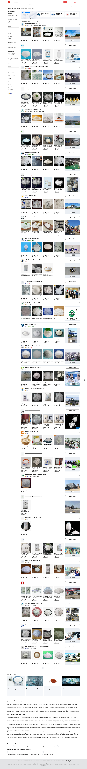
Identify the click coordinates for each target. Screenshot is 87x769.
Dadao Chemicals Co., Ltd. (30, 582)
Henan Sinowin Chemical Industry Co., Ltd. (33, 453)
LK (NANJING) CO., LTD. (29, 45)
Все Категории (11, 6)
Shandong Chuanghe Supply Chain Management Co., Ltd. (36, 66)
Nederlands (57, 761)
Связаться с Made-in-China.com (47, 760)
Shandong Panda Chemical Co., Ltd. (32, 216)
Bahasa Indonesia (75, 761)
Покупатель (60, 6)
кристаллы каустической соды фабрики (56, 4)
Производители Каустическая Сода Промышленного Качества (18, 754)
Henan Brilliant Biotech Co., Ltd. (31, 195)
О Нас (16, 760)
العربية (54, 761)
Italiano (43, 761)
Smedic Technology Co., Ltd (30, 324)
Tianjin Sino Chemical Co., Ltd (31, 539)
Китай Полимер (10, 746)
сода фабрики (35, 4)
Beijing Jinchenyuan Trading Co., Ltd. (32, 259)
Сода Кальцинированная (63, 746)
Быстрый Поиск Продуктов (57, 760)
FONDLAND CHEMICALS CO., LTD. (32, 238)
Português (40, 761)
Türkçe (67, 761)
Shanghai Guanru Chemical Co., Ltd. (32, 152)
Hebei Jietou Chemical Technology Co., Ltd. (33, 603)
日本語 (26, 761)
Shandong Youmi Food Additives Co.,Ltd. (33, 367)
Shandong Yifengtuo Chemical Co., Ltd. (33, 130)
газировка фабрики (29, 4)
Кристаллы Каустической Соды (44, 746)
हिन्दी (60, 761)
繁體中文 (23, 761)
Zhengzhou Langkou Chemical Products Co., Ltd (34, 388)
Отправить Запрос (72, 23)
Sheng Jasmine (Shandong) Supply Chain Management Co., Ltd (37, 646)
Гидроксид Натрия (54, 746)
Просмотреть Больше (11, 740)
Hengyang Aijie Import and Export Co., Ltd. (33, 109)
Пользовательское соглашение (27, 760)
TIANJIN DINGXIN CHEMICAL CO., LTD (32, 173)
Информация (63, 760)
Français (30, 761)
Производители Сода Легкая (48, 754)
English (17, 761)
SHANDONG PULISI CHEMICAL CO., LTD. (33, 517)
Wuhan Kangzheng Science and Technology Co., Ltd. (35, 474)
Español (33, 761)
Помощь (66, 6)
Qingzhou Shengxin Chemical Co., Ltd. (32, 23)
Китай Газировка (18, 746)
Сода (23, 746)
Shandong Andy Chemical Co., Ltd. (32, 624)
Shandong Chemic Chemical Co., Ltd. (32, 410)
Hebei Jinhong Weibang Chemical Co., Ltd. (33, 281)
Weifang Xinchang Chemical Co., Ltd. (32, 345)
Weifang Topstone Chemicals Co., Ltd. (32, 560)
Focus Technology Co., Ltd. (42, 763)
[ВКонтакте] (66, 760)
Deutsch (36, 761)
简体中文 (20, 761)
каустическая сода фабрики (46, 4)
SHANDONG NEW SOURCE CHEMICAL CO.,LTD (34, 88)
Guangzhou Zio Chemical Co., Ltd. (32, 431)
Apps (71, 6)
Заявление (20, 760)
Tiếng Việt (70, 761)
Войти (79, 2)
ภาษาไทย (63, 761)
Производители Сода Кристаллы (36, 754)
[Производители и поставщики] (12, 2)
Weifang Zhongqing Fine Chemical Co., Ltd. (33, 496)
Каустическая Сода (33, 746)
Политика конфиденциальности (37, 760)
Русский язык (47, 761)
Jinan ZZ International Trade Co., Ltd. (32, 302)
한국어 (51, 761)
